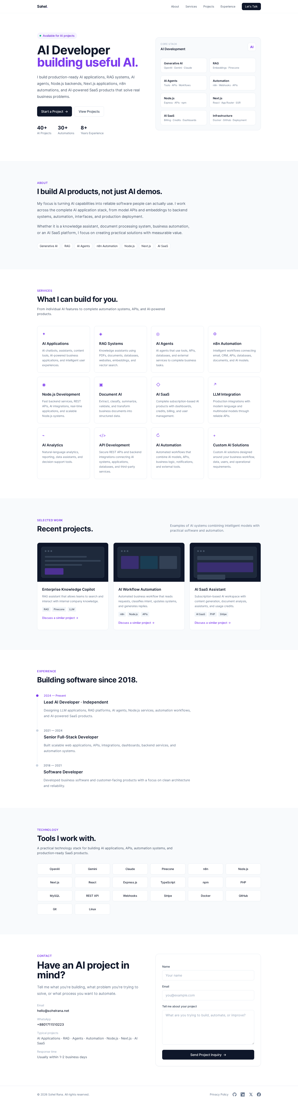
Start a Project (54, 111)
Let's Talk (251, 6)
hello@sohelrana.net (53, 1011)
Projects (208, 6)
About (175, 6)
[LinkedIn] (243, 1094)
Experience (228, 6)
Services (191, 6)
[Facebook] (259, 1094)
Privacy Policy (219, 1094)
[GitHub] (235, 1094)
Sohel (42, 6)
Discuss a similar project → (60, 617)
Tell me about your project (179, 1006)
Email (165, 986)
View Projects (89, 111)
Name (166, 966)
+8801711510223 (50, 1024)
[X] (251, 1094)
